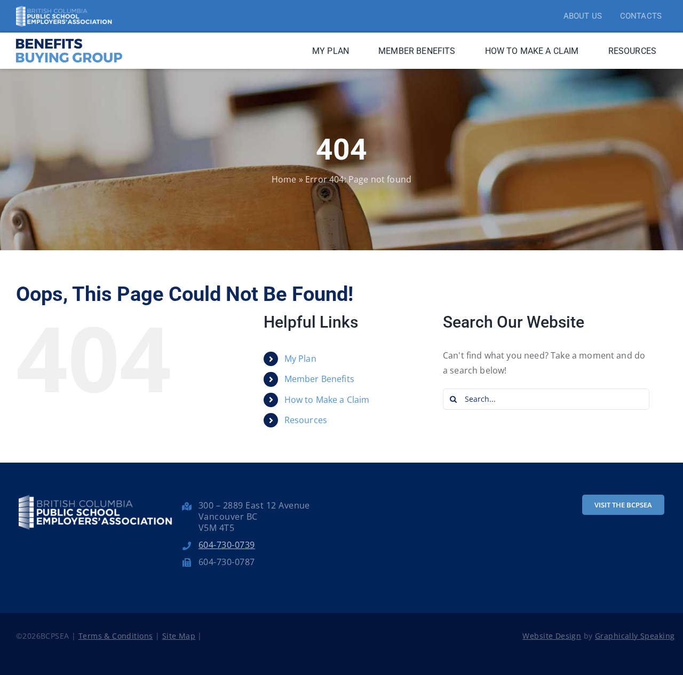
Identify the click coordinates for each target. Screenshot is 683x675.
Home (284, 179)
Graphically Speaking (634, 636)
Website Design (551, 636)
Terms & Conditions (115, 636)
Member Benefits (319, 379)
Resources (305, 420)
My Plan (300, 358)
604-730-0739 (226, 545)
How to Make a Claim (327, 400)
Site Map (178, 636)
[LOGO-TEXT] (69, 37)
